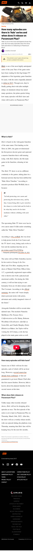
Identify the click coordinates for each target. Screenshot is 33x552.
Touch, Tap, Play (16, 526)
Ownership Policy (7, 474)
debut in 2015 (8, 83)
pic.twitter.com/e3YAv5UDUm (12, 250)
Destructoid (16, 514)
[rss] (3, 464)
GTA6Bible (16, 534)
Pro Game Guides (16, 496)
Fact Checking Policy (24, 474)
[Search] (19, 3)
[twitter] (12, 464)
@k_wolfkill (15, 236)
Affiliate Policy (22, 479)
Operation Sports (16, 521)
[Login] (30, 3)
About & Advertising (8, 472)
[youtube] (21, 464)
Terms (3, 477)
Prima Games (17, 506)
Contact (4, 482)
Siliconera (16, 509)
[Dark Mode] (22, 3)
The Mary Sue (16, 524)
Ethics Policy (21, 477)
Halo (3, 66)
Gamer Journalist (16, 516)
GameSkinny (16, 519)
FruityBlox (16, 529)
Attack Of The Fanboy (16, 504)
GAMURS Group (28, 539)
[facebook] (17, 464)
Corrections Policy (23, 472)
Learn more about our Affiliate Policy (9, 441)
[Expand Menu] (26, 3)
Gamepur (16, 501)
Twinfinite (16, 498)
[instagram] (8, 464)
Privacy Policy (6, 479)
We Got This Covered (16, 511)
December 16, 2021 (24, 252)
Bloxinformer (16, 532)
